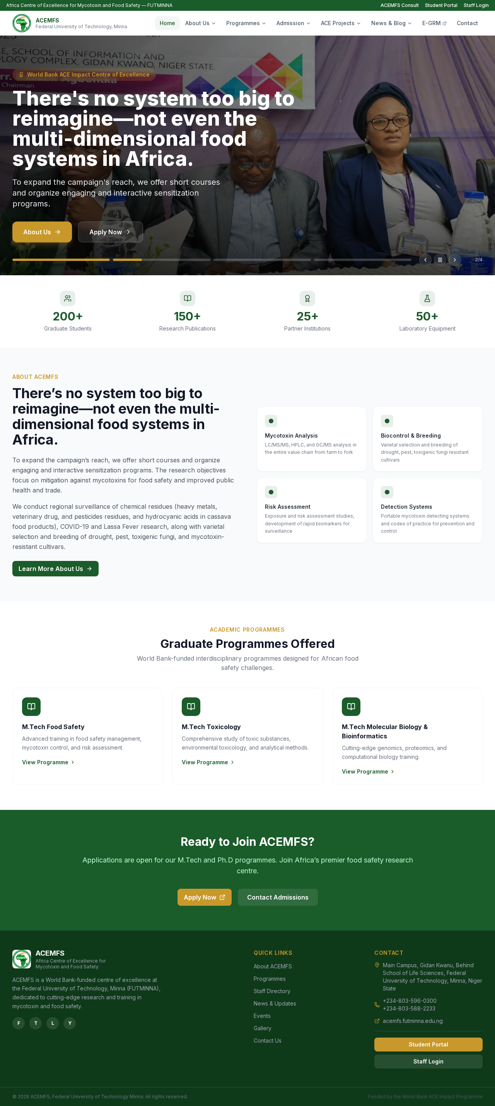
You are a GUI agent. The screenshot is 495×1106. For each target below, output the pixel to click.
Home (167, 23)
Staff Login (476, 5)
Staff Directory (272, 991)
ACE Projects (338, 23)
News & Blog (388, 23)
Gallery (262, 1028)
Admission (290, 23)
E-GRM (431, 23)
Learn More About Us (51, 569)
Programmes (243, 23)
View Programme (45, 762)
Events (262, 1015)
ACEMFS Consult (400, 5)
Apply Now (105, 232)
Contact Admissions (278, 897)
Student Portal (441, 5)
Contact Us (268, 1040)
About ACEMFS (273, 966)
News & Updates (275, 1003)
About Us (197, 23)
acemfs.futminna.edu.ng (413, 1020)
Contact (467, 23)
